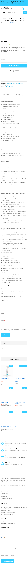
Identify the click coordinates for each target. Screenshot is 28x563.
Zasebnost (3, 533)
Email (3, 320)
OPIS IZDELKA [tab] (8, 94)
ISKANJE (25, 12)
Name (3, 313)
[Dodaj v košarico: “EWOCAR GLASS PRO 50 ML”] (19, 422)
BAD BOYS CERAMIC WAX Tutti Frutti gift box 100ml (20, 380)
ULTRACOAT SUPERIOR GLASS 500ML (6, 379)
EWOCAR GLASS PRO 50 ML (21, 425)
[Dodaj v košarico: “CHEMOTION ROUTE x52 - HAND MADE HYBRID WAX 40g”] (19, 398)
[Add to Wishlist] (10, 71)
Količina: (3, 59)
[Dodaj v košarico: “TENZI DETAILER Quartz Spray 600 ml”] (5, 398)
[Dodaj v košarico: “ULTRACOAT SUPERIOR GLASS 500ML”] (5, 376)
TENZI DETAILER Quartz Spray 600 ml (7, 401)
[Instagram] (4, 537)
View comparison (8, 561)
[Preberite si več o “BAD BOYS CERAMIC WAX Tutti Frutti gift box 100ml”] (19, 376)
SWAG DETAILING (10, 22)
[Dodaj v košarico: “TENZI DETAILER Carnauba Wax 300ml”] (5, 422)
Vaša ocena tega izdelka (7, 296)
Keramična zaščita (11, 83)
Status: (3, 44)
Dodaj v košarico (14, 65)
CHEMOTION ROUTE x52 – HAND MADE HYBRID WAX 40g (20, 402)
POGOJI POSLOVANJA (6, 531)
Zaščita (7, 85)
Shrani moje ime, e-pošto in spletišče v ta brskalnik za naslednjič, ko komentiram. (13, 330)
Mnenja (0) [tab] (19, 94)
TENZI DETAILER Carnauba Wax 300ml (6, 425)
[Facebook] (1, 537)
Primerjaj (17, 70)
